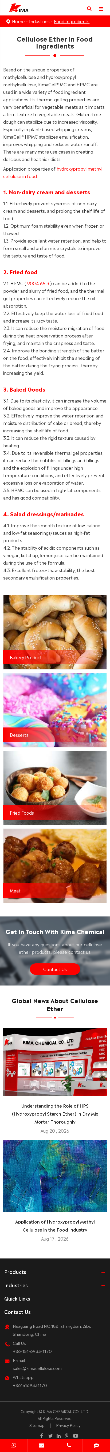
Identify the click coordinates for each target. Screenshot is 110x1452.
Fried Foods (22, 812)
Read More (54, 1090)
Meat (15, 890)
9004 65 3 (38, 283)
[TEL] (68, 1446)
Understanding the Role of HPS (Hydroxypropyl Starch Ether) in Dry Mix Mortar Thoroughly (55, 1113)
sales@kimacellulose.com (37, 1368)
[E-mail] (41, 1446)
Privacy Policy (68, 1425)
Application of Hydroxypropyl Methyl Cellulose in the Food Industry (55, 1225)
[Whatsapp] (13, 1446)
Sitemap (37, 1425)
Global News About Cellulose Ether (55, 1004)
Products (15, 1271)
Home (18, 21)
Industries (39, 21)
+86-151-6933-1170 (32, 1351)
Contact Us (55, 969)
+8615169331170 (30, 1385)
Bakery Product (26, 657)
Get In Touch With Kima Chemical (55, 931)
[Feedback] (96, 1446)
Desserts (19, 734)
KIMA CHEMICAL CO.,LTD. (66, 1411)
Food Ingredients (71, 21)
